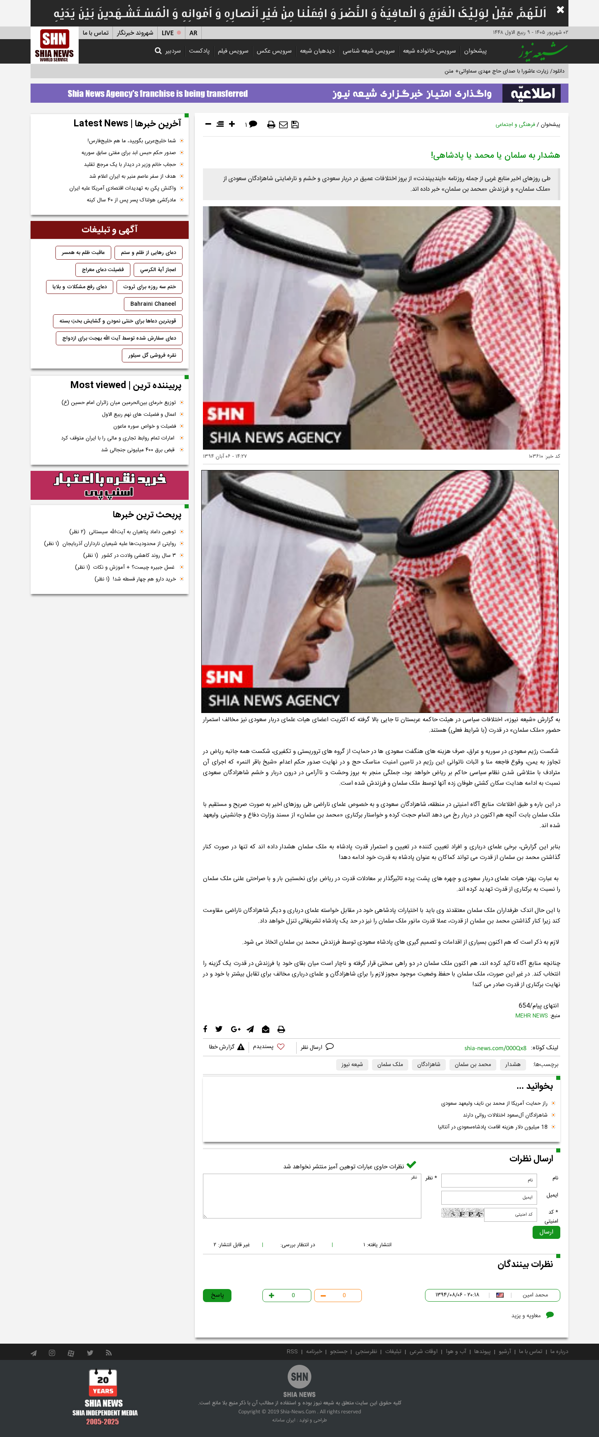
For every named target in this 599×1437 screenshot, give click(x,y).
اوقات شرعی (424, 1352)
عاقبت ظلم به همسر (83, 252)
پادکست (199, 51)
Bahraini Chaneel (153, 304)
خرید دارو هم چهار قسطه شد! (135, 579)
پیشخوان (475, 51)
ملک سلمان (390, 1065)
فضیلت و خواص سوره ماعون (144, 426)
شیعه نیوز (352, 1065)
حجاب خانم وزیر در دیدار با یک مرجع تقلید (130, 164)
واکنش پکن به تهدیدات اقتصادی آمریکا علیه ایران (122, 188)
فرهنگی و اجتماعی (515, 124)
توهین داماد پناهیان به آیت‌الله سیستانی (122, 532)
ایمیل (552, 1195)
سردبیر (173, 51)
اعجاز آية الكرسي (158, 269)
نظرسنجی (366, 1352)
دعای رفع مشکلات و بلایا (80, 287)
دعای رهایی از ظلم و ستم (148, 252)
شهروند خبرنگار (135, 33)
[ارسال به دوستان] (283, 125)
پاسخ (217, 1295)
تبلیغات (393, 1352)
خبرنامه (314, 1352)
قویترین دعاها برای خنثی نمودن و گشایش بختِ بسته (117, 321)
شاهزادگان (428, 1065)
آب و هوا (456, 1352)
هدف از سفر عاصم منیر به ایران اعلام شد (132, 176)
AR (193, 33)
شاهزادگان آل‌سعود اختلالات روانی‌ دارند (505, 1115)
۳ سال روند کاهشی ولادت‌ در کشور (129, 555)
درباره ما (559, 1352)
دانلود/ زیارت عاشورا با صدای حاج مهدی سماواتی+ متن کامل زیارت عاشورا (484, 71)
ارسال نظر (312, 1048)
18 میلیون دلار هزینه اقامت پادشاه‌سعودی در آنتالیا (493, 1127)
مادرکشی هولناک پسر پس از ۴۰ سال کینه (131, 200)
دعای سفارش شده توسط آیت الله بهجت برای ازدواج (119, 338)
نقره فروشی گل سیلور (152, 355)
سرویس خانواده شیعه (429, 51)
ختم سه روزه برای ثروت (149, 287)
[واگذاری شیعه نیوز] (299, 90)
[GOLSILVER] (110, 485)
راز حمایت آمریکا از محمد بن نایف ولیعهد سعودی (494, 1103)
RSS (292, 1352)
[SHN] (55, 45)
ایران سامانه (283, 1420)
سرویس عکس (274, 51)
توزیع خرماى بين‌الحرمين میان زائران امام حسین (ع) (119, 402)
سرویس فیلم (233, 51)
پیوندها (482, 1352)
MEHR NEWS (531, 1015)
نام (555, 1178)
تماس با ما (95, 33)
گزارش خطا (221, 1047)
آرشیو (505, 1352)
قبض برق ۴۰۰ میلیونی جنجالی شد (138, 450)
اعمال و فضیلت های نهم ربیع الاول (139, 414)
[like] (272, 1048)
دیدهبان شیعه (317, 51)
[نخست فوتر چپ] (105, 1396)
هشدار (513, 1065)
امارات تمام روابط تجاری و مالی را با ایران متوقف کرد (118, 438)
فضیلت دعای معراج (103, 269)
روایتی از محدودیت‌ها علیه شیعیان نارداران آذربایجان (110, 543)
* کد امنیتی (551, 1217)
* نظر (431, 1178)
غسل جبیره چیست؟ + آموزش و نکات (125, 567)
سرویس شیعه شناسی (369, 51)
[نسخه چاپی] (271, 125)
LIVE (168, 33)
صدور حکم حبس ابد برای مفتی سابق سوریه (128, 152)
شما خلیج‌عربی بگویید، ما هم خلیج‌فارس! (132, 141)
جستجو (338, 1352)
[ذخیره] (295, 125)
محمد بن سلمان (473, 1065)
